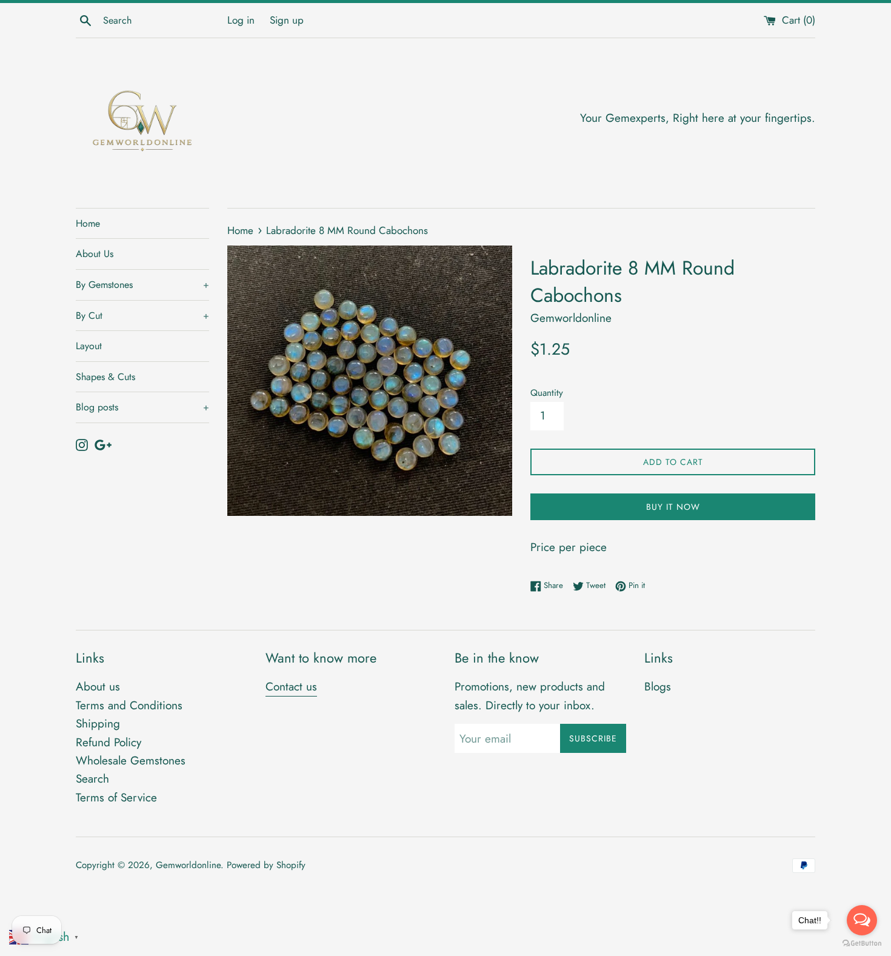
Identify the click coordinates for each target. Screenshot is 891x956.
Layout (89, 346)
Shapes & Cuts (105, 377)
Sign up (287, 20)
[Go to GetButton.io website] (862, 944)
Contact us (291, 686)
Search (92, 778)
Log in (241, 20)
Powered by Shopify (266, 865)
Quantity (546, 392)
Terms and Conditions (129, 705)
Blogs (657, 686)
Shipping (98, 723)
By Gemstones (142, 285)
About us (98, 686)
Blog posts (142, 407)
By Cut (142, 316)
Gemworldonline (188, 865)
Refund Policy (108, 742)
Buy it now (673, 507)
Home (88, 223)
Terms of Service (116, 797)
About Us (94, 254)
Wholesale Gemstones (130, 760)
